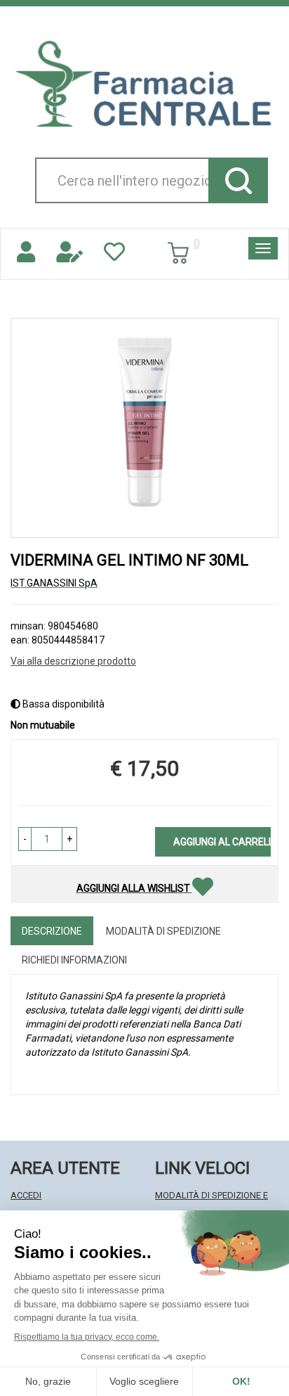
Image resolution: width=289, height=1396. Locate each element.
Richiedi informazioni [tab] (74, 960)
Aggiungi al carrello (222, 841)
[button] (25, 839)
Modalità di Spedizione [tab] (163, 931)
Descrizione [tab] (52, 931)
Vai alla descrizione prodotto (73, 661)
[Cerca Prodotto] (238, 180)
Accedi (26, 1195)
